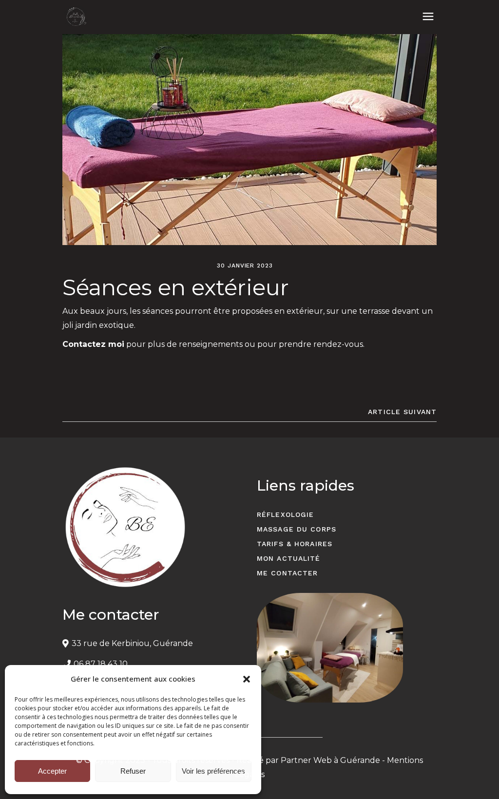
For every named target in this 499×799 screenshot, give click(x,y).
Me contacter (287, 573)
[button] (246, 679)
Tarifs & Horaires (294, 544)
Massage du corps (296, 529)
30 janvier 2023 (245, 265)
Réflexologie (285, 514)
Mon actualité (289, 558)
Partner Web (306, 760)
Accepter (52, 771)
